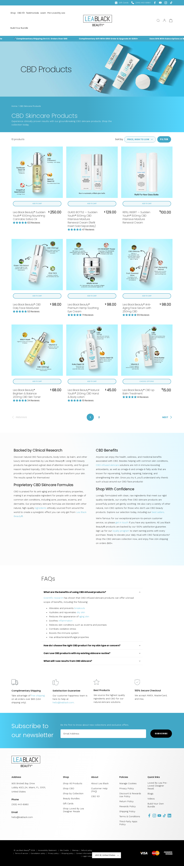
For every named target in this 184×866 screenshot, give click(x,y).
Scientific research (53, 597)
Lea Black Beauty (22, 850)
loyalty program (121, 530)
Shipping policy (67, 853)
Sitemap (75, 850)
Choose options (147, 381)
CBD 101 (21, 12)
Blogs (150, 793)
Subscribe (161, 733)
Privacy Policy (126, 788)
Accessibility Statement (47, 850)
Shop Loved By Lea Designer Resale (73, 810)
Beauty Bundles (71, 798)
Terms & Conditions (129, 816)
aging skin (84, 616)
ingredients (40, 508)
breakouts (79, 608)
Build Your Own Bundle (155, 805)
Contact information (84, 853)
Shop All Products (72, 783)
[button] (158, 20)
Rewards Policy (127, 806)
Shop (13, 12)
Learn (43, 12)
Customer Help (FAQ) (99, 790)
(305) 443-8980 (141, 2)
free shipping (38, 695)
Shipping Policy (127, 811)
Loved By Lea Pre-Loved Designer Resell (157, 785)
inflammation (65, 620)
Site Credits (64, 850)
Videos (151, 798)
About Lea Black (100, 783)
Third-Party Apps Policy (128, 823)
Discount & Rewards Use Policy (130, 795)
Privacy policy (53, 853)
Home (14, 106)
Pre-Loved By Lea (56, 12)
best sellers (158, 512)
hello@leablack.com (63, 702)
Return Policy (126, 801)
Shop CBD (68, 788)
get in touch (122, 522)
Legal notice (87, 856)
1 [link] (90, 417)
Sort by (119, 139)
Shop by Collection (73, 793)
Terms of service (21, 853)
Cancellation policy (38, 853)
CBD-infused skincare (107, 465)
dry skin (81, 612)
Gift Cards (124, 2)
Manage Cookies (128, 783)
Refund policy (86, 850)
